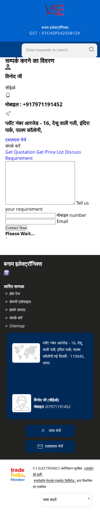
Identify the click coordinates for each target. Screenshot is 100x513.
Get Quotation (20, 152)
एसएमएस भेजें (15, 140)
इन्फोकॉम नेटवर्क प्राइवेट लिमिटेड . (55, 480)
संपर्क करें (15, 317)
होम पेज (14, 293)
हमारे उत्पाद (17, 309)
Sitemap (17, 325)
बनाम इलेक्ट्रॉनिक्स (54, 30)
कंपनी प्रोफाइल (20, 301)
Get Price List (50, 152)
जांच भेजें (54, 430)
